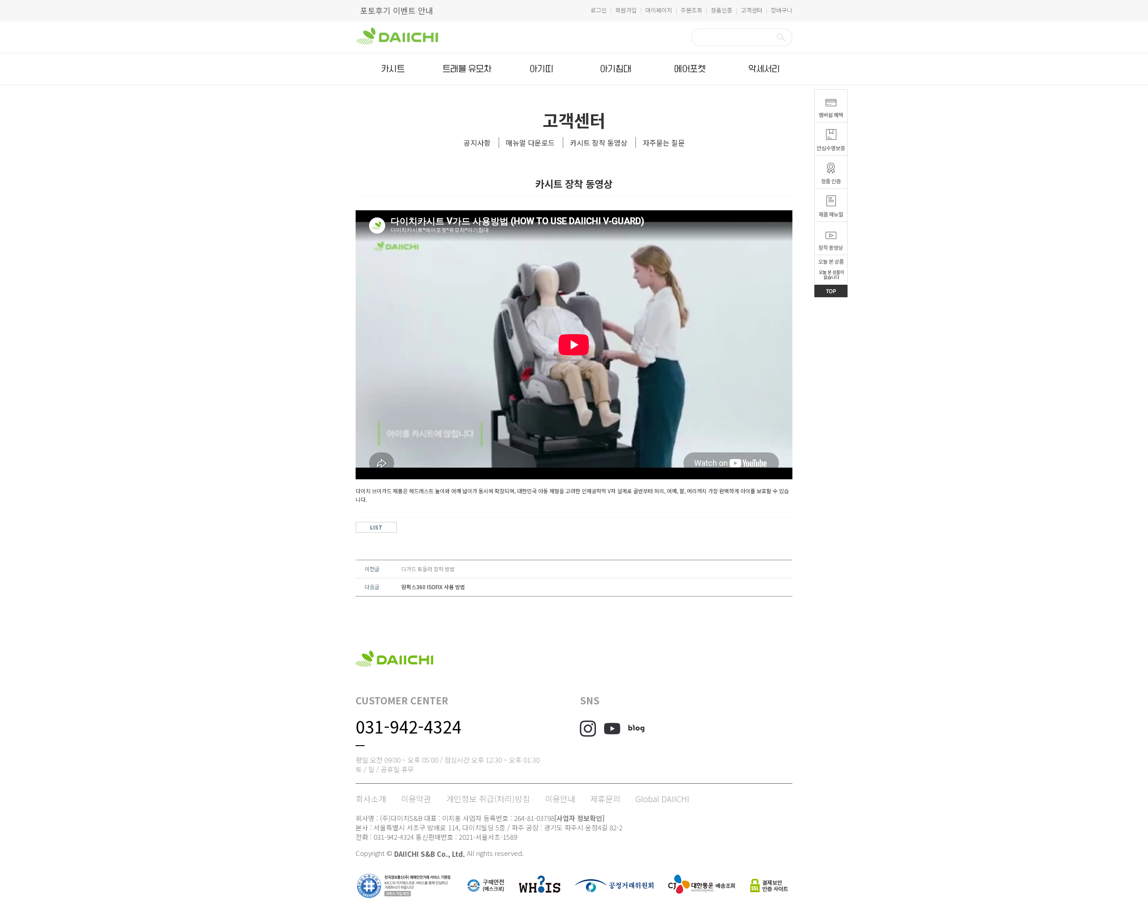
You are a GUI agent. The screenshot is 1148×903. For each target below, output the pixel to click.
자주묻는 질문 (664, 142)
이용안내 (560, 798)
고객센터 (751, 10)
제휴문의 (605, 798)
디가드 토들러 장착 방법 (428, 569)
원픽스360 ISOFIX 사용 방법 (433, 586)
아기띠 (541, 69)
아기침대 (615, 69)
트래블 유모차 (467, 69)
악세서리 (764, 69)
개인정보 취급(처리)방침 (488, 798)
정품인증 (721, 10)
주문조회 (691, 10)
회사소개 (371, 798)
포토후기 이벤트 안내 (396, 10)
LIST (376, 527)
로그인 (599, 10)
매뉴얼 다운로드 (530, 142)
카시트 (392, 69)
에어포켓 (689, 69)
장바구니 (781, 10)
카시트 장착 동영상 (598, 142)
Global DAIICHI (662, 798)
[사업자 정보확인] (579, 818)
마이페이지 (658, 10)
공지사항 (477, 142)
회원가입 (626, 10)
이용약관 (416, 798)
